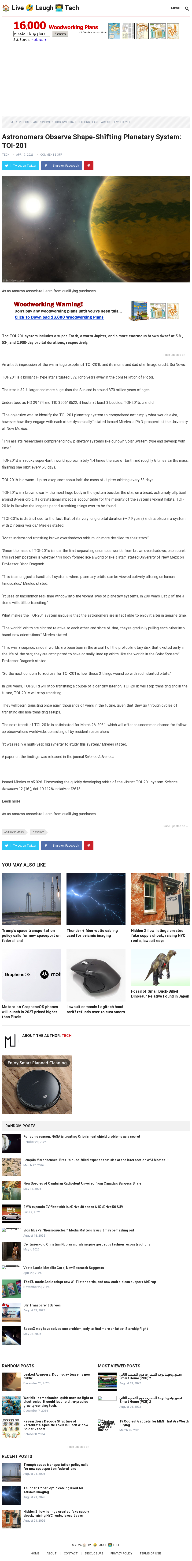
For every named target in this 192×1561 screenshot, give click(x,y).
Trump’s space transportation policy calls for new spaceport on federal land (31, 935)
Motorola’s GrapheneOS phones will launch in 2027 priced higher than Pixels (30, 1012)
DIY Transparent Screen (42, 1305)
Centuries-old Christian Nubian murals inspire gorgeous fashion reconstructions (86, 1244)
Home (11, 122)
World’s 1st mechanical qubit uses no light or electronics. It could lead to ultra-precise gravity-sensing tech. (58, 1402)
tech (5, 154)
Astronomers (14, 832)
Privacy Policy (121, 1553)
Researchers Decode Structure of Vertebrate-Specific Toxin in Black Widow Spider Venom (55, 1425)
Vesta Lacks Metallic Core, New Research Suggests (63, 1268)
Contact (71, 1553)
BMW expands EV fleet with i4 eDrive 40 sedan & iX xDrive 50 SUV (73, 1207)
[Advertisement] (96, 76)
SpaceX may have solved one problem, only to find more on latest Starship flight (85, 1329)
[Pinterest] (88, 165)
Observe (38, 832)
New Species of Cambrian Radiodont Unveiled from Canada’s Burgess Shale (82, 1183)
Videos (24, 122)
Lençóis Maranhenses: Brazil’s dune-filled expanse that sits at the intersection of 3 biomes (94, 1160)
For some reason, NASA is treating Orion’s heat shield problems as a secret (81, 1136)
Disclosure (94, 1553)
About (52, 1553)
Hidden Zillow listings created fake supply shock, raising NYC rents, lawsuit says (158, 935)
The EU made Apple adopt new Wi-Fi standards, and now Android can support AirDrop (89, 1282)
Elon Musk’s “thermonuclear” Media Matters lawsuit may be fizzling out (78, 1230)
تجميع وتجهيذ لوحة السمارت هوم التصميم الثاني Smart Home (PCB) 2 (150, 1376)
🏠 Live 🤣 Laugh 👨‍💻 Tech (40, 8)
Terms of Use (150, 1553)
